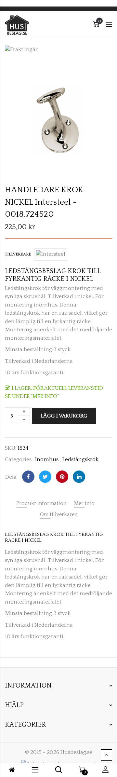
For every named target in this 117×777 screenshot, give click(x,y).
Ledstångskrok (80, 459)
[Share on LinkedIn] (79, 476)
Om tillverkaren (58, 514)
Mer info (84, 503)
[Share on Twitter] (45, 476)
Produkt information (41, 503)
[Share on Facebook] (28, 476)
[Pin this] (62, 476)
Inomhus (46, 459)
